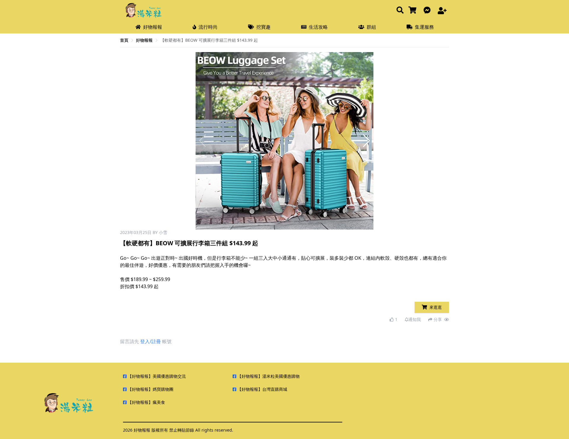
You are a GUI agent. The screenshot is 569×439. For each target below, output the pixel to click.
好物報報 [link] (144, 40)
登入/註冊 (150, 341)
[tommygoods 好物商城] (413, 10)
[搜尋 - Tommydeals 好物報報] (400, 10)
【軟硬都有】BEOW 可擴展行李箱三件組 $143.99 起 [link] (209, 40)
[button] (366, 140)
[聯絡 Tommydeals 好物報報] (428, 10)
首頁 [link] (124, 40)
